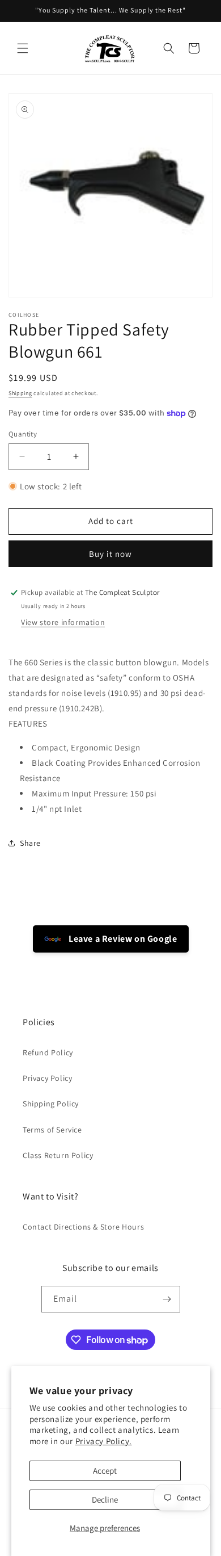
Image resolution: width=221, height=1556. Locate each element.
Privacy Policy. (103, 1441)
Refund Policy (48, 1052)
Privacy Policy (47, 1078)
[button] (22, 48)
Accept (105, 1470)
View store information (63, 622)
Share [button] (30, 843)
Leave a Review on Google (122, 939)
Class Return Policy (58, 1155)
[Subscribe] (167, 1299)
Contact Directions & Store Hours (83, 1227)
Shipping (20, 393)
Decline (105, 1499)
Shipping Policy (51, 1103)
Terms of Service (52, 1130)
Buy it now (110, 553)
